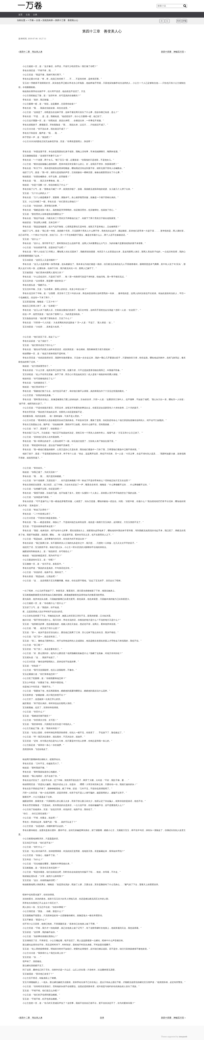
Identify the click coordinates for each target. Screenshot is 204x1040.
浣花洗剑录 (47, 20)
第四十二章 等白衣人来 (30, 52)
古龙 (28, 15)
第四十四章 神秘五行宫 (172, 52)
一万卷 (30, 20)
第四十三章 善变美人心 (66, 20)
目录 (102, 1018)
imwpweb (183, 1037)
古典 (35, 15)
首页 (20, 15)
